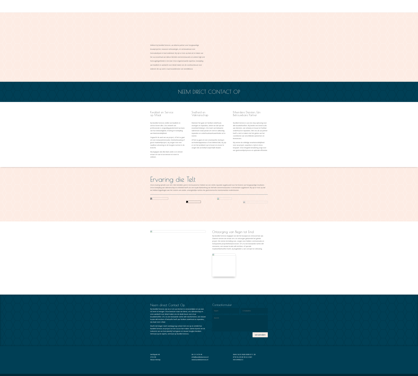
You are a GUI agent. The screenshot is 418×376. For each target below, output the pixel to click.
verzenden (260, 334)
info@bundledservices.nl (200, 357)
